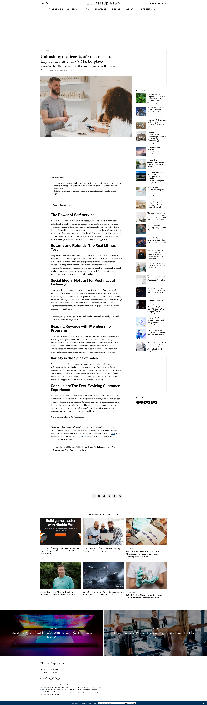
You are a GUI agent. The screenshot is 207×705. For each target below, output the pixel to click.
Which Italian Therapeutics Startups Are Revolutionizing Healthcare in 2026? (145, 596)
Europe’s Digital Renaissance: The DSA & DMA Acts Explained (156, 240)
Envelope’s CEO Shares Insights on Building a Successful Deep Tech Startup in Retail (156, 204)
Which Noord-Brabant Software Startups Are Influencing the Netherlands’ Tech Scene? (156, 347)
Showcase (100, 9)
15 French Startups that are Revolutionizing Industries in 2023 (155, 151)
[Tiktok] (162, 3)
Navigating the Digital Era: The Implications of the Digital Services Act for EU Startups (156, 216)
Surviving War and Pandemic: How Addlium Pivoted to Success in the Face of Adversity (156, 254)
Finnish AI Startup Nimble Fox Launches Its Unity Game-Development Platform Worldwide (59, 550)
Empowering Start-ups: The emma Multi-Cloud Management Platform (156, 321)
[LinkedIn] (156, 3)
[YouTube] (159, 3)
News (86, 9)
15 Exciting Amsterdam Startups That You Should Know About (156, 163)
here (113, 433)
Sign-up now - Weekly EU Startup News (84, 703)
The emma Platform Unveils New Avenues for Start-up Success (156, 332)
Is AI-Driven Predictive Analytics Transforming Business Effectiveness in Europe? (156, 192)
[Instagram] (153, 3)
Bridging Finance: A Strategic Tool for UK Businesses (156, 265)
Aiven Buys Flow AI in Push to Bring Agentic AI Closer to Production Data (57, 593)
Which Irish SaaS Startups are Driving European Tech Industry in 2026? (101, 549)
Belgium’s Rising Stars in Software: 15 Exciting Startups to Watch (156, 123)
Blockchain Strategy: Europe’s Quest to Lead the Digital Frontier (156, 290)
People (116, 9)
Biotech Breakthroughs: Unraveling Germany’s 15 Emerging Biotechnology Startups (156, 137)
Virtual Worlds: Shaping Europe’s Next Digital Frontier (156, 227)
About (130, 9)
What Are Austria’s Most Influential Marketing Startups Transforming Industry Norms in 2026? (143, 554)
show (70, 205)
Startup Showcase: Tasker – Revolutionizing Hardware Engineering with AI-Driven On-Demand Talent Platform (156, 307)
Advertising (56, 9)
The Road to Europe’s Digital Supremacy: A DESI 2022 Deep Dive (156, 278)
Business (72, 9)
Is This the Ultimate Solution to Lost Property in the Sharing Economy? (155, 111)
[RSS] (165, 3)
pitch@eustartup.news (84, 436)
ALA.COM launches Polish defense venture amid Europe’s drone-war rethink (103, 593)
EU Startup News (53, 70)
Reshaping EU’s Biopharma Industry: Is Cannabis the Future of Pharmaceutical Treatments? (156, 98)
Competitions (148, 9)
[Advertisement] (103, 31)
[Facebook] (150, 3)
